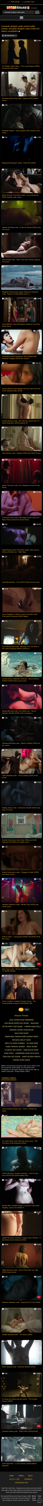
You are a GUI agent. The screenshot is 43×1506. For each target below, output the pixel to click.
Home (11, 1476)
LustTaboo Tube (29, 2)
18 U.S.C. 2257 (14, 1479)
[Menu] (21, 18)
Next (26, 1009)
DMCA (30, 1476)
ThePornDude (15, 2)
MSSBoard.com (21, 1483)
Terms (21, 1476)
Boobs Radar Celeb (34, 1498)
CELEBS (34, 8)
